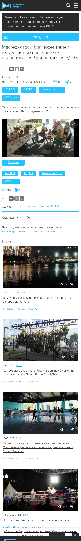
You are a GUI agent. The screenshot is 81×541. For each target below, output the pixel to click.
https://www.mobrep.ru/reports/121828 (36, 206)
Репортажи (27, 17)
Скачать (13, 162)
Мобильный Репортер (13, 5)
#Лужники (32, 458)
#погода (21, 308)
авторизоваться (44, 231)
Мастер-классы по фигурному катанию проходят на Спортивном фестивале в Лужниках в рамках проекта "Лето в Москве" (38, 447)
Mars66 (21, 292)
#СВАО (10, 89)
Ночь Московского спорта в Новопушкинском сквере (38, 520)
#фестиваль (34, 381)
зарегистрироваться (15, 231)
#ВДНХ (28, 89)
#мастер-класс (52, 89)
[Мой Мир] (22, 69)
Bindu (15, 77)
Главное (10, 17)
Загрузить (40, 37)
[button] (40, 138)
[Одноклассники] (17, 69)
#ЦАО (19, 458)
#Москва (8, 308)
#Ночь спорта (21, 527)
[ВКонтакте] (11, 69)
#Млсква (11, 97)
